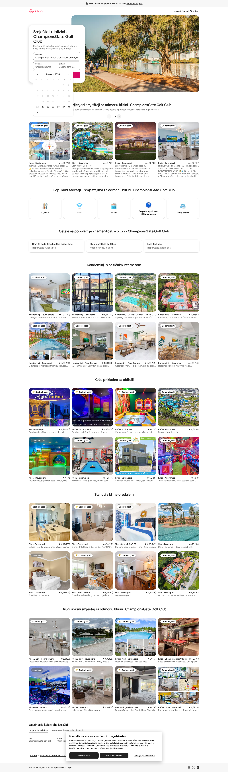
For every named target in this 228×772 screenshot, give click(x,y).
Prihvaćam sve (83, 755)
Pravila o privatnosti (56, 767)
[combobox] (56, 57)
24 (37, 107)
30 (69, 107)
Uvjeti (69, 767)
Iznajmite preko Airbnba (186, 11)
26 (48, 107)
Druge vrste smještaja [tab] (38, 730)
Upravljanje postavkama (144, 755)
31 (37, 112)
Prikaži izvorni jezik (135, 3)
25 (43, 107)
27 (53, 107)
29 (64, 107)
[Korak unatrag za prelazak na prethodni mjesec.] (38, 74)
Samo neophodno (114, 755)
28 (58, 107)
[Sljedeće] (119, 116)
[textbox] (45, 66)
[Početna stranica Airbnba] (35, 11)
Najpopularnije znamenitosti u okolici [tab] (68, 730)
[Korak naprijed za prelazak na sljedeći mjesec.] (68, 74)
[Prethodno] (109, 116)
